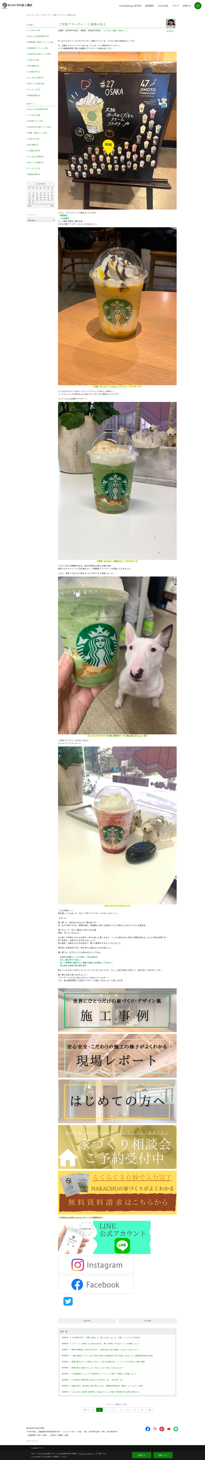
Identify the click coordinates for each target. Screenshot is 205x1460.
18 (37, 197)
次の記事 (147, 1321)
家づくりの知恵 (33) (36, 84)
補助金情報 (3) (34, 95)
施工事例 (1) (33, 145)
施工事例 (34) (33, 66)
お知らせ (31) (33, 60)
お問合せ (186, 5)
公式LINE (163, 5)
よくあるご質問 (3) (35, 78)
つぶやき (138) (34, 115)
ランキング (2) (34, 89)
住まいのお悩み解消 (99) (38, 109)
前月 (29, 206)
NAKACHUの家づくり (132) (39, 127)
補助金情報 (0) (34, 174)
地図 (80, 1432)
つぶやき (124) (34, 30)
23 (30, 200)
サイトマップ (33, 1441)
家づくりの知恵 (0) (35, 162)
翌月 (52, 206)
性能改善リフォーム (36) (38, 48)
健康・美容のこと (120, 30)
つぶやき (107, 30)
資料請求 (149, 5)
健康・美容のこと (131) (37, 133)
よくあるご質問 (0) (35, 156)
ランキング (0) (34, 168)
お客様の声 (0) (34, 151)
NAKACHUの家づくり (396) (39, 54)
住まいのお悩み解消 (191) (38, 36)
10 (33, 195)
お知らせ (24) (33, 139)
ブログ (175, 5)
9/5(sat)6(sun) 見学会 (130, 5)
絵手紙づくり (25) (35, 121)
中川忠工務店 (113, 41)
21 (48, 197)
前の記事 (87, 1321)
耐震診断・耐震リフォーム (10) (40, 42)
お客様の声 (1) (34, 72)
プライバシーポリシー (86, 1453)
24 (33, 200)
